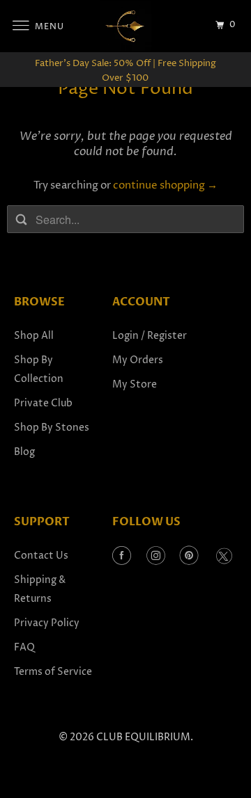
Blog (24, 451)
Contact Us (41, 555)
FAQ (24, 647)
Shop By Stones (51, 427)
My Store (134, 384)
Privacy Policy (46, 623)
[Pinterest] (189, 556)
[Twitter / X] (224, 556)
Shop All (34, 335)
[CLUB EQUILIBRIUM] (125, 25)
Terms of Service (53, 671)
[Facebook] (121, 556)
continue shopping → (165, 185)
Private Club (43, 403)
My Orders (137, 360)
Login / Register (149, 335)
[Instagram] (155, 556)
